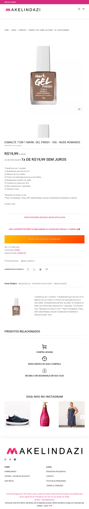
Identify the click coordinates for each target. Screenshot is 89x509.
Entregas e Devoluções (42, 284)
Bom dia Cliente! (10, 2)
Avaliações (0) (24, 284)
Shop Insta (9, 481)
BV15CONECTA (26, 229)
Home (7, 30)
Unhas (13, 30)
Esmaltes (22, 30)
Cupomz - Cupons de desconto (17, 476)
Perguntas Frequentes (56, 471)
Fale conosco (29, 261)
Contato (50, 476)
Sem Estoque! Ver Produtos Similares (45, 239)
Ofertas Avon (12, 261)
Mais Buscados (60, 284)
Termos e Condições (54, 486)
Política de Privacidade (56, 481)
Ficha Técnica (11, 284)
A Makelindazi (10, 471)
